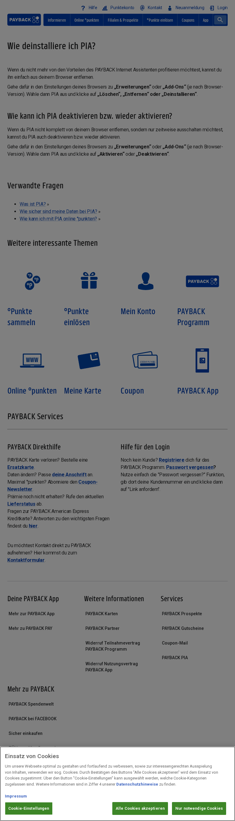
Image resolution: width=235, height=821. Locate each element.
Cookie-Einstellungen (28, 808)
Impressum (16, 796)
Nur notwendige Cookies (199, 808)
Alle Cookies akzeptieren (140, 808)
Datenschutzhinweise (137, 784)
